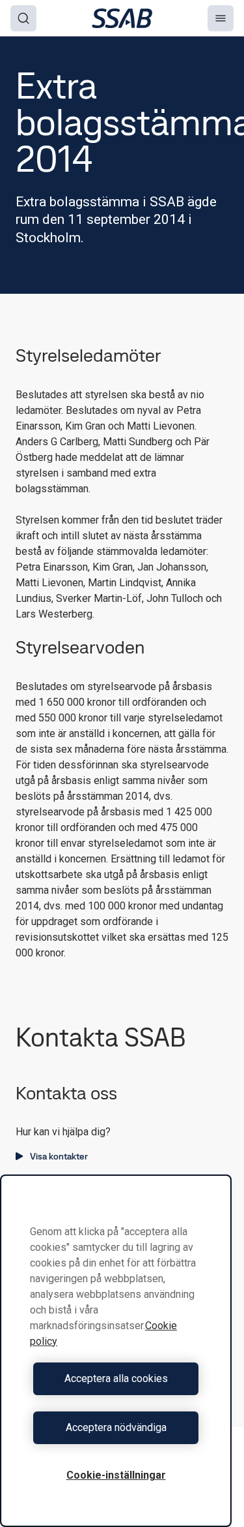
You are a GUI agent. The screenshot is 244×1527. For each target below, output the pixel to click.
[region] (116, 1350)
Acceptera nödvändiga (116, 1427)
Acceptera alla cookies (116, 1378)
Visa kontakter (59, 1156)
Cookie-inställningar (116, 1475)
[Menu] (221, 18)
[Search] (23, 18)
